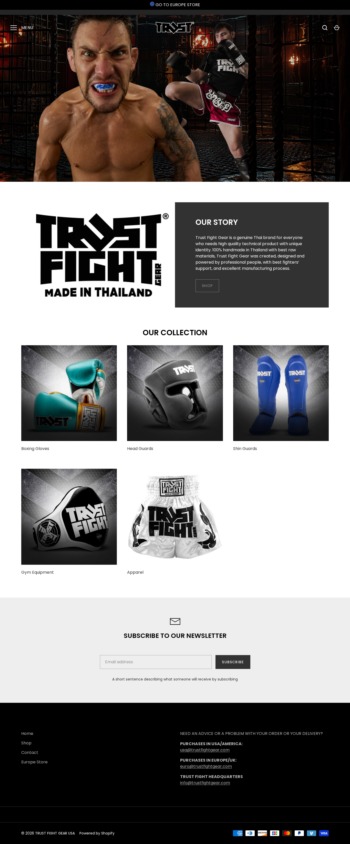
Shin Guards (245, 449)
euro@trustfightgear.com (206, 766)
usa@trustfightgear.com (205, 750)
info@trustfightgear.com (205, 783)
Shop (26, 743)
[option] (175, 98)
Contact (29, 752)
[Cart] (336, 27)
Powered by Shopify (97, 833)
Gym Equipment (37, 572)
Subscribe (233, 662)
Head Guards (140, 449)
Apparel (135, 572)
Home (27, 733)
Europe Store (34, 762)
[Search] (325, 27)
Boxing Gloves (35, 449)
